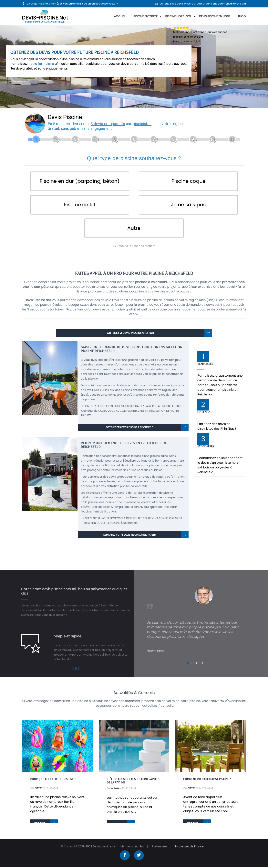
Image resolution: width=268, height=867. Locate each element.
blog (242, 16)
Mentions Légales (132, 846)
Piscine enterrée (146, 16)
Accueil (120, 16)
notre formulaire (41, 63)
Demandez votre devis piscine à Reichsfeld (129, 534)
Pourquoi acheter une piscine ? (53, 779)
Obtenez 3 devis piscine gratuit (130, 333)
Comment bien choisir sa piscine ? (207, 779)
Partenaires (159, 846)
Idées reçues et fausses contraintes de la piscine (133, 780)
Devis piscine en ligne (214, 16)
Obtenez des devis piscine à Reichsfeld (129, 427)
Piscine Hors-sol (178, 16)
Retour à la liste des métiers (135, 246)
